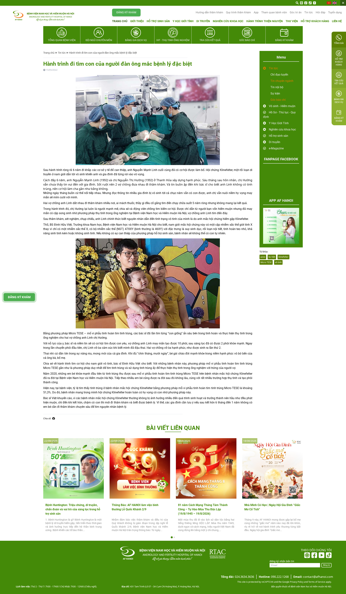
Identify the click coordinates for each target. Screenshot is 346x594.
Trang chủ (119, 21)
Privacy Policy (296, 581)
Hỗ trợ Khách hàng (315, 21)
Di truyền (203, 21)
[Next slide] (297, 486)
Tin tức (308, 12)
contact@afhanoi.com (313, 577)
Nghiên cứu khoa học (228, 21)
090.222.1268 (274, 577)
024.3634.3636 (237, 577)
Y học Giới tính (183, 21)
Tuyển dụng (335, 12)
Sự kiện (275, 93)
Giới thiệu (137, 21)
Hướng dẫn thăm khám (209, 12)
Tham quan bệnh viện (274, 12)
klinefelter (283, 256)
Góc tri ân (295, 12)
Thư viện (292, 21)
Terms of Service (316, 581)
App (256, 12)
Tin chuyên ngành (281, 81)
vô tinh (278, 262)
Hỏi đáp (320, 12)
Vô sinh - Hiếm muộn (282, 106)
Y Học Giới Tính (279, 123)
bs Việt (272, 256)
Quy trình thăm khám (238, 12)
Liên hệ (337, 21)
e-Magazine (276, 148)
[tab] (172, 537)
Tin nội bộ (276, 87)
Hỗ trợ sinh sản (158, 21)
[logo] (36, 16)
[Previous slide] (49, 486)
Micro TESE (266, 262)
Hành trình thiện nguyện (264, 21)
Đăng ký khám (126, 12)
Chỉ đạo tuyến (279, 74)
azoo (262, 256)
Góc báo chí (278, 99)
